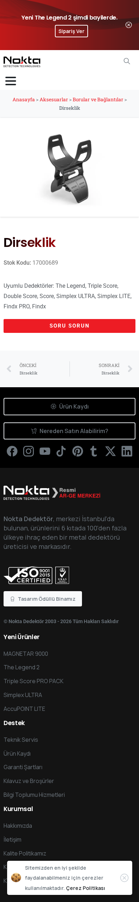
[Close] (128, 25)
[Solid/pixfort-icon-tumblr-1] (94, 451)
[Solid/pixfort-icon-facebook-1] (12, 451)
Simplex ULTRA (75, 296)
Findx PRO (17, 306)
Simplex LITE (113, 296)
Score (47, 296)
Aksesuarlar (54, 99)
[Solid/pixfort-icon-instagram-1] (28, 451)
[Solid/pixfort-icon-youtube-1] (45, 451)
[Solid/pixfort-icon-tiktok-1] (61, 451)
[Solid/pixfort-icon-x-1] (110, 451)
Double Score (20, 296)
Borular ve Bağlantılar (98, 99)
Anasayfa (23, 99)
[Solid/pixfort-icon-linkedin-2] (127, 451)
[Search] (126, 61)
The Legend (70, 285)
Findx (39, 306)
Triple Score (102, 285)
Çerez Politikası (85, 888)
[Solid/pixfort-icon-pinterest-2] (78, 451)
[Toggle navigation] (11, 81)
